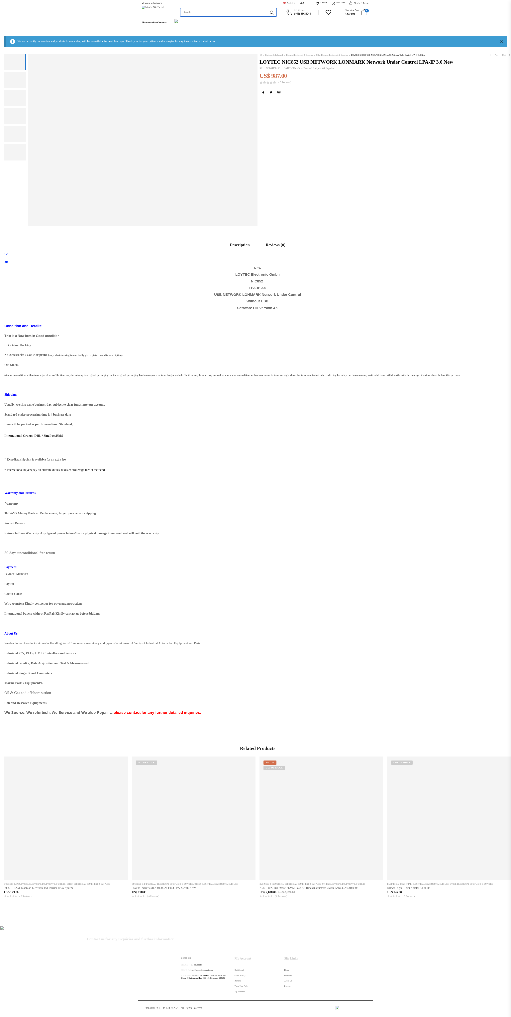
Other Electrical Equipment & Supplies (332, 55)
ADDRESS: (186, 975)
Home (144, 22)
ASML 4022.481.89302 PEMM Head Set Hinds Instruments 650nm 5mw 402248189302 (308, 887)
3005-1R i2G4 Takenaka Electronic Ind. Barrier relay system (38, 887)
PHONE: (184, 965)
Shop (155, 22)
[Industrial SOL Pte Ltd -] (157, 12)
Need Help (340, 3)
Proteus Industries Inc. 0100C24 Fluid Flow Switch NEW (164, 887)
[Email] (278, 92)
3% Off (270, 762)
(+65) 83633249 (195, 965)
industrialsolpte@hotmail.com (200, 970)
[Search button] (272, 12)
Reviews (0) (275, 245)
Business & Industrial (274, 55)
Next (504, 55)
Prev (496, 55)
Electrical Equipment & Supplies (299, 55)
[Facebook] (263, 92)
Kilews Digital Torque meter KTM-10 (408, 887)
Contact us (161, 22)
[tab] (240, 244)
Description (240, 245)
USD (302, 3)
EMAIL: (184, 970)
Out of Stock (146, 762)
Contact (324, 3)
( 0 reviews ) (284, 82)
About (150, 22)
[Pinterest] (271, 92)
